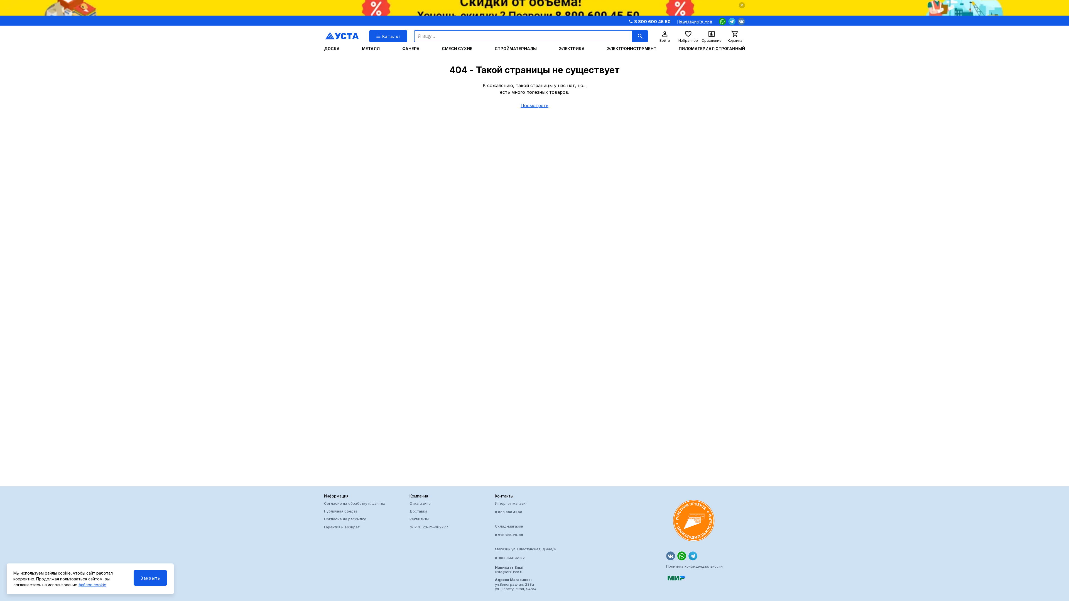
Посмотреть (534, 105)
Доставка (418, 511)
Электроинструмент (631, 49)
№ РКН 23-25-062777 (429, 527)
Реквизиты (419, 519)
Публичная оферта (340, 511)
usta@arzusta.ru (509, 569)
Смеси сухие (457, 49)
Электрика (572, 49)
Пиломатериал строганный (712, 49)
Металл (371, 49)
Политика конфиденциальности (694, 566)
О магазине (420, 503)
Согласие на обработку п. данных (354, 503)
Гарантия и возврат (341, 527)
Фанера (411, 49)
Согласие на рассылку (345, 519)
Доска (332, 49)
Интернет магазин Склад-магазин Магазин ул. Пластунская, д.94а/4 (525, 530)
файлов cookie (92, 584)
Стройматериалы (516, 49)
